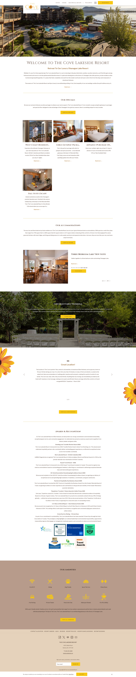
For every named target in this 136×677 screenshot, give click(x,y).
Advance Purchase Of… (98, 145)
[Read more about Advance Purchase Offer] (98, 131)
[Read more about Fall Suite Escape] (37, 180)
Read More (71, 674)
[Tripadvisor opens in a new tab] (68, 636)
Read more (37, 161)
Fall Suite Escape (37, 193)
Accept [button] (81, 674)
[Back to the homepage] (31, 6)
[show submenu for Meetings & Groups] (83, 2)
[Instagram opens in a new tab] (72, 636)
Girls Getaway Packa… (68, 145)
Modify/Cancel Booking (85, 631)
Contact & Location (37, 631)
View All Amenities (69, 619)
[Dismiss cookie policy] (112, 674)
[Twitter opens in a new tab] (63, 636)
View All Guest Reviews (69, 412)
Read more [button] (67, 87)
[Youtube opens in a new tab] (76, 636)
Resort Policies (71, 631)
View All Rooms (69, 242)
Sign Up (75, 664)
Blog (57, 631)
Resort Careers (49, 631)
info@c (64, 653)
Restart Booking (99, 631)
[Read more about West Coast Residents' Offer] (37, 131)
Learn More (69, 316)
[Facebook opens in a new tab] (59, 636)
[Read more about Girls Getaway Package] (68, 131)
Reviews (62, 631)
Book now (105, 2)
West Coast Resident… (37, 145)
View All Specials (69, 112)
